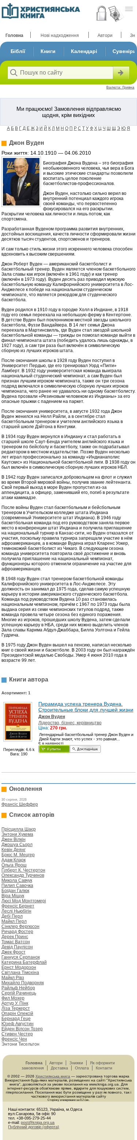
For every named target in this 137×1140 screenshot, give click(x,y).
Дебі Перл (12, 916)
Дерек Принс (14, 936)
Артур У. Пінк (14, 1003)
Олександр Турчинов (22, 875)
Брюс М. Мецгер (18, 854)
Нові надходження (60, 35)
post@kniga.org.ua (37, 1122)
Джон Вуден (51, 716)
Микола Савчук (16, 880)
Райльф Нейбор (18, 987)
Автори (105, 35)
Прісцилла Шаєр (18, 829)
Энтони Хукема (17, 834)
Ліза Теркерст (15, 1008)
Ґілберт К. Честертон (23, 870)
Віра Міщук (12, 895)
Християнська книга (52, 1076)
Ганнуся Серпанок (20, 957)
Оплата (82, 1068)
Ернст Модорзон (18, 967)
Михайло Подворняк (22, 982)
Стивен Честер (17, 1034)
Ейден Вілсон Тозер (22, 1028)
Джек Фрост (13, 952)
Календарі (84, 51)
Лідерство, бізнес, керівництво (70, 722)
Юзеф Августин (17, 1023)
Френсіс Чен (14, 1039)
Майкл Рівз (12, 977)
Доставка (59, 1068)
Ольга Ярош (14, 865)
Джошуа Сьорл (17, 844)
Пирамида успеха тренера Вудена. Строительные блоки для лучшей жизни (85, 707)
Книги (48, 51)
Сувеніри (124, 51)
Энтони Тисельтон (20, 1044)
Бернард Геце (16, 1018)
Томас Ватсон (15, 941)
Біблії (18, 51)
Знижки (76, 1063)
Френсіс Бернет (17, 906)
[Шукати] (120, 72)
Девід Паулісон (17, 947)
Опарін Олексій (17, 1013)
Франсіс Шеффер (19, 804)
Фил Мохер (12, 998)
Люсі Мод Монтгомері (23, 900)
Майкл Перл (14, 921)
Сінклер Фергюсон (20, 926)
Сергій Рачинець (18, 993)
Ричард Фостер (17, 931)
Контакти (104, 1068)
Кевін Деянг (13, 849)
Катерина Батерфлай (24, 962)
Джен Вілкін (13, 839)
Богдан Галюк (15, 890)
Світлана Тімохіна (20, 972)
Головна (14, 35)
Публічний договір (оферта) (33, 1127)
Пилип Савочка (17, 885)
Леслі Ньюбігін (16, 911)
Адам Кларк (13, 859)
